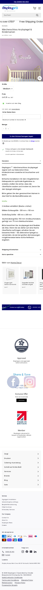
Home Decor (16, 262)
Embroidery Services (8, 509)
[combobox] (21, 15)
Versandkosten (15, 109)
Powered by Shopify (9, 585)
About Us (5, 520)
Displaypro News (7, 523)
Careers (4, 525)
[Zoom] (39, 78)
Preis (4, 94)
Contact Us (5, 518)
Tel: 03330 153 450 (21, 2)
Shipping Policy (27, 580)
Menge (4, 125)
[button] (21, 161)
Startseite (5, 26)
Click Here (21, 400)
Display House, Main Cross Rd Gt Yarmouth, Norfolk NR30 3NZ (21, 563)
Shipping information (10, 250)
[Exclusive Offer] (21, 381)
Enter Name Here (9, 112)
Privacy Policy (20, 583)
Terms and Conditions (10, 580)
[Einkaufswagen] (34, 8)
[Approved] (21, 345)
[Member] (21, 417)
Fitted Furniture (6, 507)
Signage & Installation (9, 499)
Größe (4, 84)
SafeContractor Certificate (12, 577)
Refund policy (7, 583)
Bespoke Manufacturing (9, 504)
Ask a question (7, 254)
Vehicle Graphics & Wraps (10, 502)
